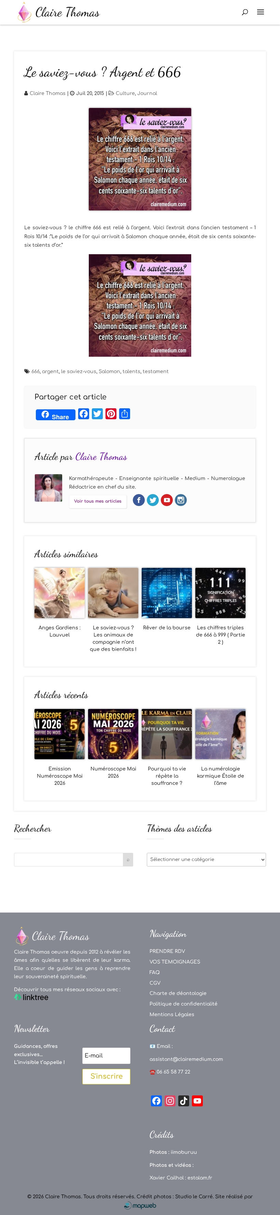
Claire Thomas (48, 93)
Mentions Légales (172, 1014)
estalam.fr (199, 1177)
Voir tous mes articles (98, 501)
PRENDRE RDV (167, 951)
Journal (147, 93)
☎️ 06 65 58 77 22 (170, 1072)
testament (156, 371)
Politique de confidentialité (184, 1004)
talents (131, 371)
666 (35, 371)
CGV (155, 983)
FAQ (155, 972)
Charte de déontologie (178, 993)
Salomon (109, 371)
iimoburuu (184, 1152)
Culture (125, 93)
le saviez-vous (78, 371)
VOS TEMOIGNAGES (175, 962)
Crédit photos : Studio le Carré (175, 1196)
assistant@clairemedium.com (186, 1059)
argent (50, 371)
